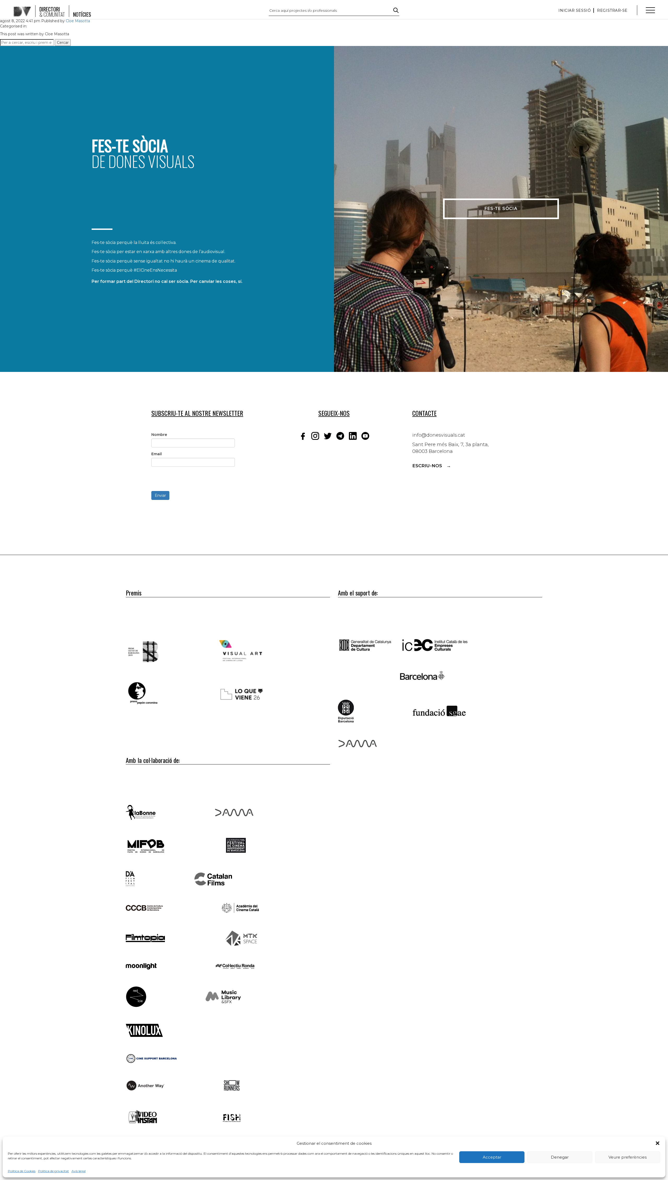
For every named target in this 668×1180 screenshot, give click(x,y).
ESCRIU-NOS (427, 465)
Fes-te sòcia (501, 208)
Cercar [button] (63, 42)
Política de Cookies (21, 1171)
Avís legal (78, 1171)
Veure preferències (628, 1157)
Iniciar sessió (574, 10)
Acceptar (492, 1157)
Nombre (159, 434)
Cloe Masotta (78, 21)
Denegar (560, 1157)
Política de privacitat (53, 1171)
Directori (52, 12)
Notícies (82, 14)
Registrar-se (612, 10)
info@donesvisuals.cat (438, 435)
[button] (657, 1143)
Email (156, 454)
